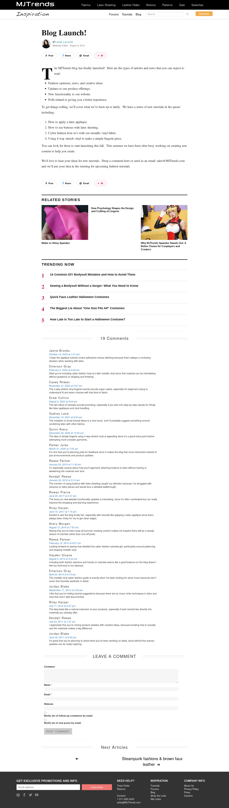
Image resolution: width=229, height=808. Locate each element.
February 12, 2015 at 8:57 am (65, 543)
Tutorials (127, 14)
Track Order (123, 785)
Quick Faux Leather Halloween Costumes (79, 297)
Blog (138, 14)
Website (48, 704)
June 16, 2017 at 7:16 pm (62, 511)
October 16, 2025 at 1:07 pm (64, 354)
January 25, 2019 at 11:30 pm (65, 464)
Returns (121, 789)
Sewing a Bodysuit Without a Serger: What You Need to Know (94, 285)
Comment (49, 666)
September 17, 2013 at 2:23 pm (66, 590)
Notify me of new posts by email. (62, 722)
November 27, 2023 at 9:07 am (65, 385)
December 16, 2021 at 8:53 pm (65, 417)
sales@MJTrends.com (129, 802)
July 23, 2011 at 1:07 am (62, 621)
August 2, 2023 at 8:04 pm (63, 401)
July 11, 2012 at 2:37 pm (62, 605)
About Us (189, 785)
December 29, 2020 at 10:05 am (66, 433)
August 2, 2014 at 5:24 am (63, 558)
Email (48, 694)
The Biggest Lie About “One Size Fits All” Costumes (87, 308)
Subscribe (204, 13)
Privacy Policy (191, 789)
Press (187, 792)
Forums (114, 14)
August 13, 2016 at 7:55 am (64, 527)
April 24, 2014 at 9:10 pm (62, 574)
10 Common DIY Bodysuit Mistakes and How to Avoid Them (92, 274)
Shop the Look (158, 795)
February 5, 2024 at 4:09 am (64, 370)
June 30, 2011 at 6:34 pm (62, 637)
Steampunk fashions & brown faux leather (152, 761)
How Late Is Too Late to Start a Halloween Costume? (87, 319)
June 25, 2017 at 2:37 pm (62, 495)
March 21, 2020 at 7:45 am (63, 448)
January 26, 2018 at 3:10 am (64, 480)
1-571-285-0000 (125, 799)
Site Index (156, 799)
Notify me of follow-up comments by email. (68, 715)
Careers (188, 795)
